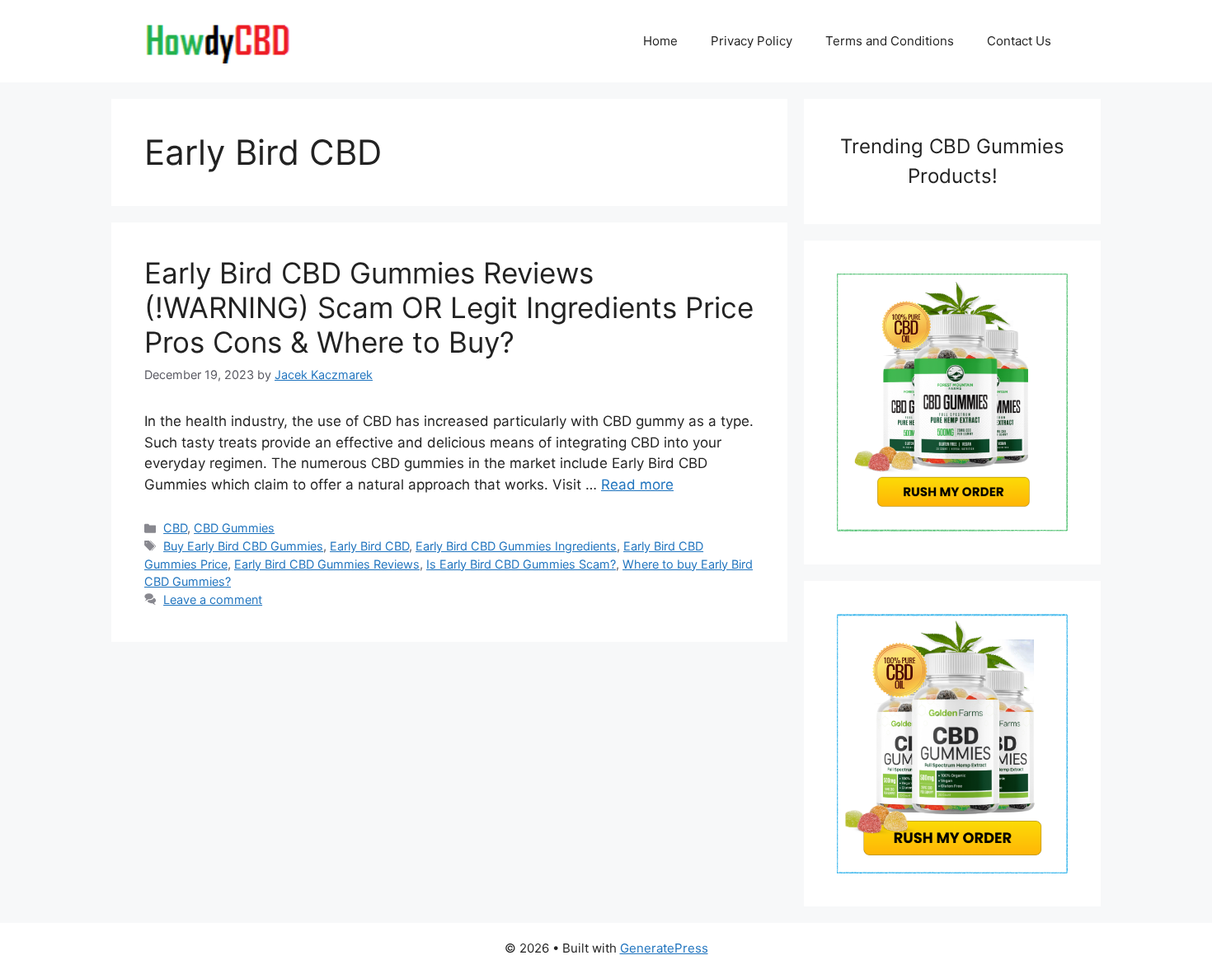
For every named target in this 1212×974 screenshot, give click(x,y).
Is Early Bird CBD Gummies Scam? (521, 564)
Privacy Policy (751, 41)
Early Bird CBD (369, 546)
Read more (637, 484)
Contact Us (1019, 41)
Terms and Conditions (889, 41)
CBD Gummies (234, 528)
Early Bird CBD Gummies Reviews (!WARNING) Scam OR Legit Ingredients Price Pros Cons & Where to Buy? (449, 307)
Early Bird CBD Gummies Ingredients (516, 546)
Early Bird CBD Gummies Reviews (327, 564)
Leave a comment (212, 599)
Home (660, 41)
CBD (175, 528)
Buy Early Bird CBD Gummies (243, 546)
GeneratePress (664, 948)
